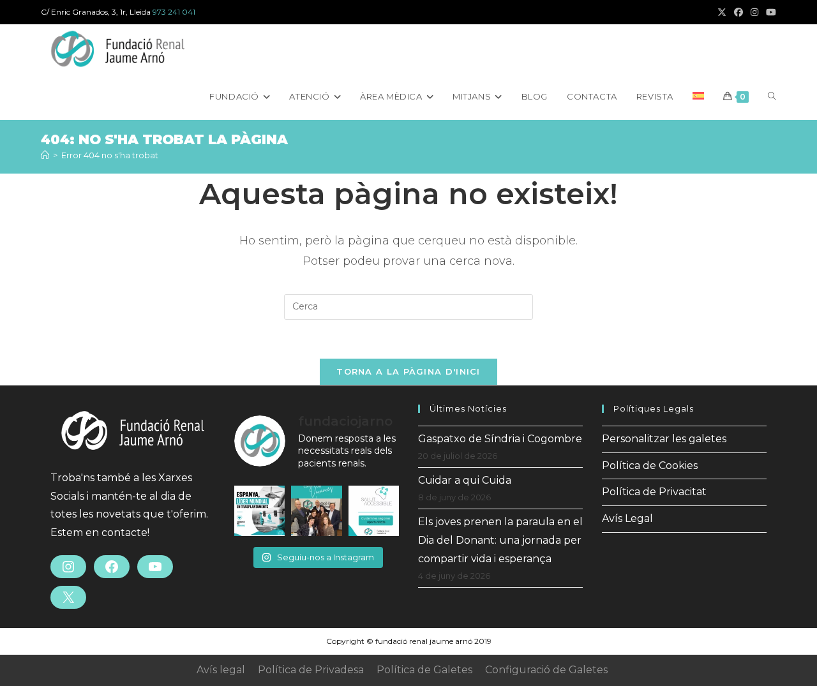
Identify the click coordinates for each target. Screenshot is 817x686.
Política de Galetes (424, 670)
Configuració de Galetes (546, 670)
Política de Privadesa (311, 670)
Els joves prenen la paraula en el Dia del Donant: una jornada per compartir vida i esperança (500, 540)
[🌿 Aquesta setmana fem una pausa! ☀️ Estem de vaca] (316, 511)
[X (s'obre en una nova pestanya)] (722, 12)
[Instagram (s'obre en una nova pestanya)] (754, 12)
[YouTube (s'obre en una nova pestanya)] (769, 12)
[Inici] (45, 155)
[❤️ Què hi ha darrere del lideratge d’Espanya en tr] (259, 511)
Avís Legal (627, 518)
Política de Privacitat (654, 492)
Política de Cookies (650, 465)
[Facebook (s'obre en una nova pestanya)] (738, 12)
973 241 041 (174, 12)
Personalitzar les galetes (664, 439)
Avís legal (221, 670)
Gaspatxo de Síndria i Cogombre (500, 439)
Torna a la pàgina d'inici (408, 371)
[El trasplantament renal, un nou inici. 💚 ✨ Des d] (374, 511)
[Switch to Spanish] (698, 96)
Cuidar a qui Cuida (464, 480)
